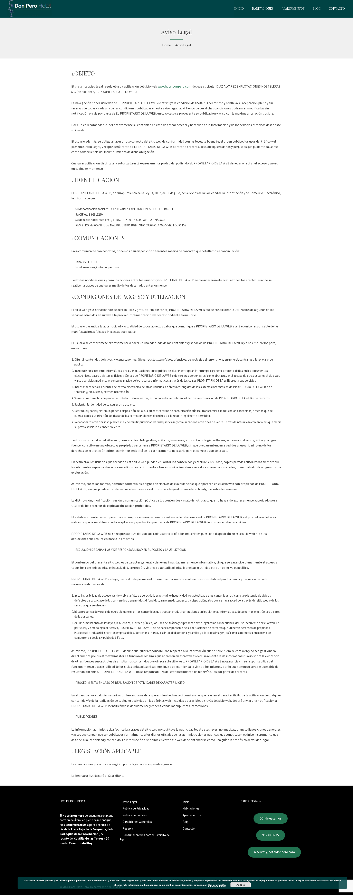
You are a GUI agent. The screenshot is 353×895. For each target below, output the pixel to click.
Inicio (186, 802)
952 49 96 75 (270, 835)
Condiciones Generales (137, 822)
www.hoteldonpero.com (174, 86)
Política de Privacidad (136, 808)
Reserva (128, 828)
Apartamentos (192, 815)
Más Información (217, 884)
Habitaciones (191, 808)
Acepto (240, 885)
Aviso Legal (130, 802)
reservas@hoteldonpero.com (274, 852)
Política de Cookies (135, 815)
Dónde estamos (271, 818)
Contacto (189, 828)
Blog (186, 822)
